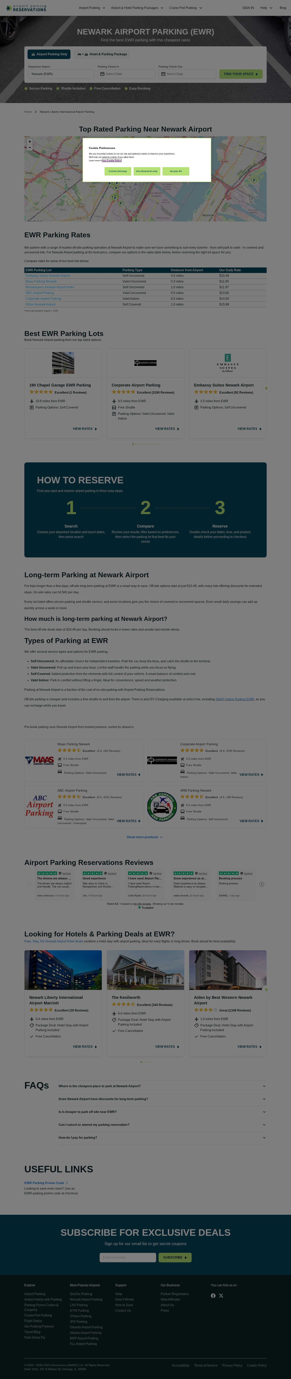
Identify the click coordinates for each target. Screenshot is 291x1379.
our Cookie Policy (112, 160)
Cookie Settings (118, 171)
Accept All (176, 171)
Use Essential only (146, 171)
